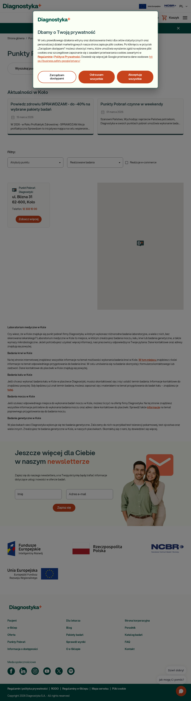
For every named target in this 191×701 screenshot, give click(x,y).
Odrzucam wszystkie (96, 76)
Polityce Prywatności (67, 57)
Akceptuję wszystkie (135, 76)
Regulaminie (45, 57)
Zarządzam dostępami (57, 77)
